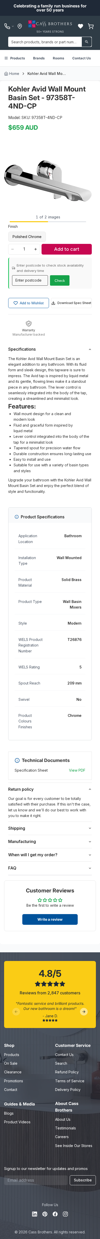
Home (14, 73)
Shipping (16, 828)
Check (60, 281)
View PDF (77, 770)
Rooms (58, 58)
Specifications (22, 349)
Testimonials (65, 1128)
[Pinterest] (45, 1214)
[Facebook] (55, 1214)
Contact (10, 1089)
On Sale (10, 1063)
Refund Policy (67, 1072)
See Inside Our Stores (73, 1145)
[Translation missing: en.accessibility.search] (87, 42)
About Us (63, 1119)
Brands (39, 58)
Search (61, 1063)
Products (17, 58)
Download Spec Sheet (74, 303)
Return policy (21, 789)
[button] (80, 26)
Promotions (13, 1081)
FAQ (12, 868)
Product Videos (17, 1122)
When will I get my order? (32, 854)
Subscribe (83, 1180)
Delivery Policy (68, 1089)
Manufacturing (22, 841)
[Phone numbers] (9, 26)
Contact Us (81, 58)
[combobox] (50, 42)
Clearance (13, 1072)
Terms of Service (69, 1081)
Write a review (50, 919)
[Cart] (91, 26)
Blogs (9, 1113)
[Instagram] (65, 1214)
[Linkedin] (35, 1214)
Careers (62, 1137)
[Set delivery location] (19, 26)
